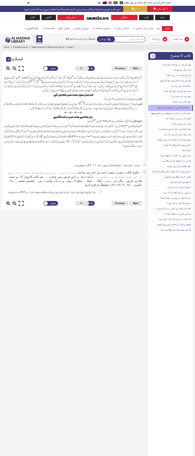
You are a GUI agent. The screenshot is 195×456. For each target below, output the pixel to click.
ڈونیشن (167, 28)
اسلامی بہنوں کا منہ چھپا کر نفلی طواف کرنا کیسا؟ (171, 171)
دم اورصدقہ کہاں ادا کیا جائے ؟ (179, 203)
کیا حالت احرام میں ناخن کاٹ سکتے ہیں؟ (175, 219)
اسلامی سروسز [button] (123, 28)
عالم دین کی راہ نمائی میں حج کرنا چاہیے (175, 80)
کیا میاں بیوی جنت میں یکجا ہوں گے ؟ (175, 230)
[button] (7, 59)
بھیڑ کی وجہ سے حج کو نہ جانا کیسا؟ (176, 64)
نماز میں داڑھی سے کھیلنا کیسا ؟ (178, 214)
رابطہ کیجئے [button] (32, 28)
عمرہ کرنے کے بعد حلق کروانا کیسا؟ (177, 91)
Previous (120, 68)
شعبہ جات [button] (50, 28)
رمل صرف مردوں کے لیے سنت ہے (177, 134)
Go (91, 68)
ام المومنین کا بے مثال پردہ (180, 182)
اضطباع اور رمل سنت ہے (181, 86)
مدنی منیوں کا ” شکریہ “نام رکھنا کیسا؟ (175, 155)
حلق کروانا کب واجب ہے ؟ (181, 96)
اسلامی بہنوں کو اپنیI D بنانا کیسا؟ (177, 145)
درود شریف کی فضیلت (182, 70)
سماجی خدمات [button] (103, 28)
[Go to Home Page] (98, 17)
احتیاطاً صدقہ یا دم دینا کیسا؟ (179, 187)
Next (135, 68)
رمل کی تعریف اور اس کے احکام (178, 75)
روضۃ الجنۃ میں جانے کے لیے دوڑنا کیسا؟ (175, 129)
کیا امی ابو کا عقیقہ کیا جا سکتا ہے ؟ (176, 161)
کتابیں (48, 17)
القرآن (32, 17)
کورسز (146, 17)
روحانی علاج (64, 28)
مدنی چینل (71, 17)
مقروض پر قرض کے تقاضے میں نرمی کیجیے (174, 224)
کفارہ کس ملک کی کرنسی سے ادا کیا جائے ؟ (173, 208)
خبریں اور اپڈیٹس (81, 28)
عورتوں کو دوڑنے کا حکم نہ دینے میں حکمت (174, 140)
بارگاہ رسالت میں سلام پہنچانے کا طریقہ (173, 107)
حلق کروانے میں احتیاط (182, 102)
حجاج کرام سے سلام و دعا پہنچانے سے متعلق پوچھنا (171, 113)
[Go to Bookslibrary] (18, 39)
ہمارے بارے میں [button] (144, 28)
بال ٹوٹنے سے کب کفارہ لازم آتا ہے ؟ (177, 193)
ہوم (158, 28)
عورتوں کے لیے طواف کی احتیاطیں (177, 177)
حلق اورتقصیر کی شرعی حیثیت (179, 166)
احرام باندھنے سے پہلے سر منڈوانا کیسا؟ (175, 198)
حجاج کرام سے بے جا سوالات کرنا (178, 118)
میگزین (124, 17)
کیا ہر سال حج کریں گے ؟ (181, 124)
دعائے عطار (186, 150)
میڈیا (162, 17)
